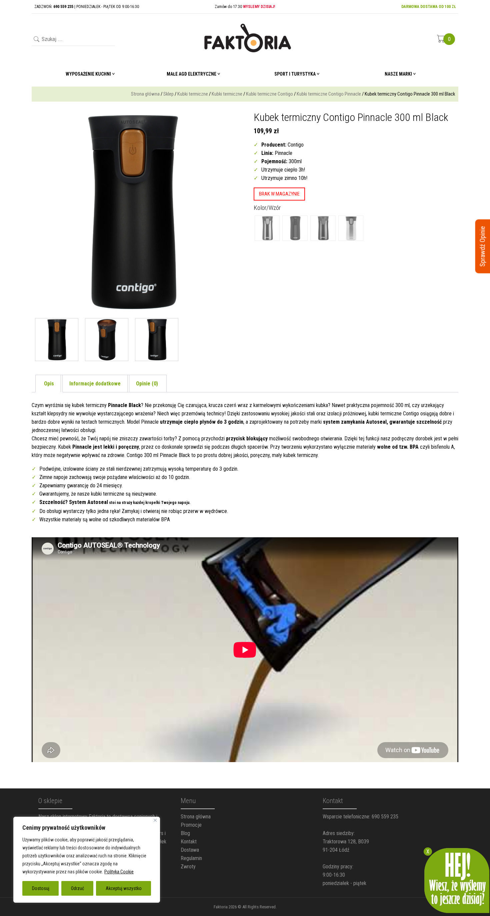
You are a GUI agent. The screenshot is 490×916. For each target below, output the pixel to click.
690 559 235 (385, 816)
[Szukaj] (36, 40)
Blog (185, 833)
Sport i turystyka (295, 74)
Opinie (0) (147, 383)
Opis (49, 383)
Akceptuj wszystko (124, 888)
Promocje (191, 825)
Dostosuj (40, 888)
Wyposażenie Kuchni (88, 74)
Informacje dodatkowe (95, 383)
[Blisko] (155, 820)
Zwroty (188, 866)
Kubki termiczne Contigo (269, 94)
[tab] (49, 383)
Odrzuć (77, 888)
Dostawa (190, 850)
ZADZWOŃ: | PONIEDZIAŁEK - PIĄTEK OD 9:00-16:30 (86, 6)
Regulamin (191, 858)
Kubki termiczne (192, 94)
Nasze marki (398, 74)
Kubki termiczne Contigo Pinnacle (329, 94)
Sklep (168, 94)
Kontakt (189, 841)
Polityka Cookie (119, 871)
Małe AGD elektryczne (191, 74)
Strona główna (145, 94)
